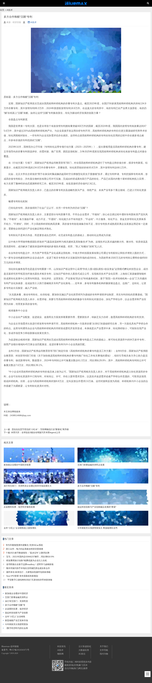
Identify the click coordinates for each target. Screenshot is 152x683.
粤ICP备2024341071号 (19, 650)
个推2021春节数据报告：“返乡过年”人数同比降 (27, 553)
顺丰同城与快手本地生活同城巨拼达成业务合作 (28, 568)
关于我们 (104, 646)
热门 (76, 668)
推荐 (85, 668)
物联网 (60, 654)
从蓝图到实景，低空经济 (16, 609)
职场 (71, 665)
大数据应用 (84, 650)
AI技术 (10, 10)
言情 (76, 665)
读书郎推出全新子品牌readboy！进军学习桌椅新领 (29, 564)
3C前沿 (82, 654)
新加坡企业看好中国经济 (16, 593)
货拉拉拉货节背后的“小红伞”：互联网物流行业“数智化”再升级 (36, 429)
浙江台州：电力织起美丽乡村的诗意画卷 (24, 549)
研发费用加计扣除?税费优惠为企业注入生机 (26, 560)
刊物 (71, 668)
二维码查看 (78, 662)
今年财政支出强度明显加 (16, 624)
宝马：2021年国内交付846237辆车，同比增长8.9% (30, 556)
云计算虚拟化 (85, 646)
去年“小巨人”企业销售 (15, 616)
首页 (2, 10)
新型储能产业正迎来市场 (16, 620)
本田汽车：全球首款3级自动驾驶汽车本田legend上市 (32, 432)
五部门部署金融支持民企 (16, 597)
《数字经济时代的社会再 (16, 628)
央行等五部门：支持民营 (16, 601)
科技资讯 (61, 646)
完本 (85, 665)
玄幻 (66, 668)
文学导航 (104, 650)
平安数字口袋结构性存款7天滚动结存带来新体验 (29, 580)
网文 (81, 668)
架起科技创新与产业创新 (16, 612)
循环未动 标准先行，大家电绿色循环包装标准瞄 (28, 572)
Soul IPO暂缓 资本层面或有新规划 (22, 576)
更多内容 (87, 662)
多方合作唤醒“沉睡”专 (15, 605)
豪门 (81, 665)
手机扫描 (68, 662)
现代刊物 (104, 654)
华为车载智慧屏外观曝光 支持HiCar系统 (24, 545)
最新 (66, 665)
